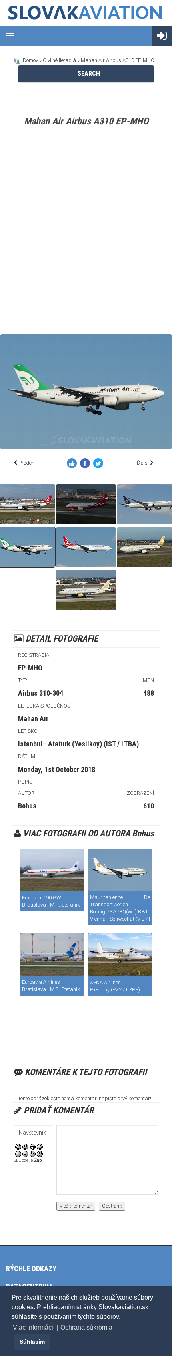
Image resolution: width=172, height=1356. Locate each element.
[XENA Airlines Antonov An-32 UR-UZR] (120, 954)
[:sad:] (33, 1154)
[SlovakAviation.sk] (86, 13)
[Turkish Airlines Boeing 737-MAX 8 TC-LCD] (86, 547)
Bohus (27, 806)
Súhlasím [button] (32, 1341)
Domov (30, 60)
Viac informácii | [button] (35, 1327)
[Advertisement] (86, 232)
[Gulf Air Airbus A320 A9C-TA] (86, 590)
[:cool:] (25, 1146)
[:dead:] (40, 1154)
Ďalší (143, 463)
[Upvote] (73, 465)
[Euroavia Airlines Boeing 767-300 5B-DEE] (52, 954)
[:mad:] (25, 1154)
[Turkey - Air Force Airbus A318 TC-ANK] (86, 504)
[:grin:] (33, 1146)
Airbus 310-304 (40, 693)
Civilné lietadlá (59, 60)
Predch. (27, 463)
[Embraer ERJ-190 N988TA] (52, 870)
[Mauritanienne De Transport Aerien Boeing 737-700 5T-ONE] (120, 870)
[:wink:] (40, 1146)
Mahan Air (33, 718)
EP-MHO (30, 668)
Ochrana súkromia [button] (86, 1327)
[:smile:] (18, 1146)
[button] (13, 1341)
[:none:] (18, 1154)
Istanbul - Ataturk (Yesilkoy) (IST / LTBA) (78, 744)
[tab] (86, 73)
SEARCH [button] (88, 73)
